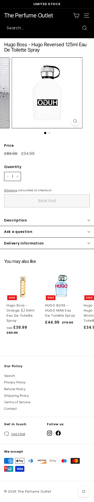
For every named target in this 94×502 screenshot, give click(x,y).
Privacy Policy (15, 382)
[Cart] (76, 15)
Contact (10, 409)
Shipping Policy (16, 396)
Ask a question (18, 231)
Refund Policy (15, 389)
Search (9, 376)
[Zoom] (75, 121)
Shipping (10, 190)
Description (15, 220)
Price (9, 145)
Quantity (12, 166)
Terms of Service (17, 402)
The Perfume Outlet (28, 15)
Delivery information (24, 243)
